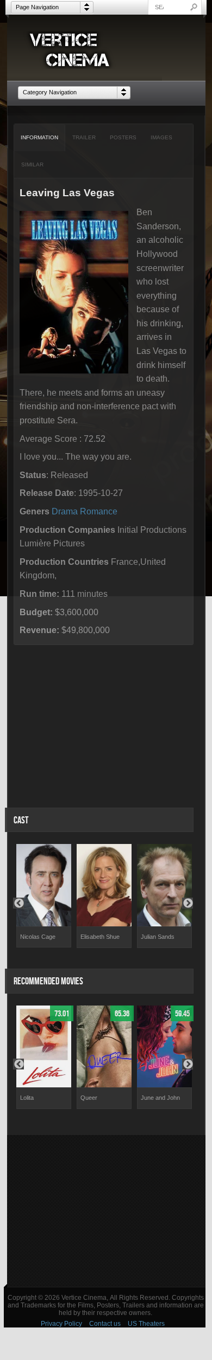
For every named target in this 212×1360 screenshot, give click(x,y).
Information (39, 137)
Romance (98, 511)
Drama (65, 511)
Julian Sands (157, 936)
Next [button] (187, 903)
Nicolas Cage (37, 936)
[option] (44, 896)
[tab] (39, 137)
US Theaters (146, 1323)
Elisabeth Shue (100, 936)
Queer (88, 1097)
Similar (32, 164)
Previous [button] (18, 903)
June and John (160, 1097)
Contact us (105, 1323)
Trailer (84, 137)
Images (161, 137)
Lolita (27, 1097)
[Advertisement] (106, 1211)
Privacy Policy (61, 1323)
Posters (123, 137)
